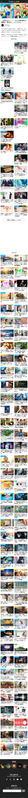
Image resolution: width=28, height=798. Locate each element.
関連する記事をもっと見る (14, 220)
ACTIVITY (2, 280)
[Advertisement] (14, 237)
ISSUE (2, 55)
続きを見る (14, 39)
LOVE (15, 280)
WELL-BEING (3, 92)
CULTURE (16, 192)
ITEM (15, 481)
